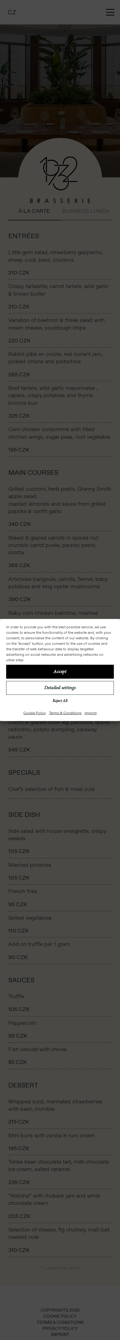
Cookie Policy (34, 712)
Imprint (91, 712)
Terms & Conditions (65, 712)
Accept (60, 671)
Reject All (60, 701)
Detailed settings (60, 687)
